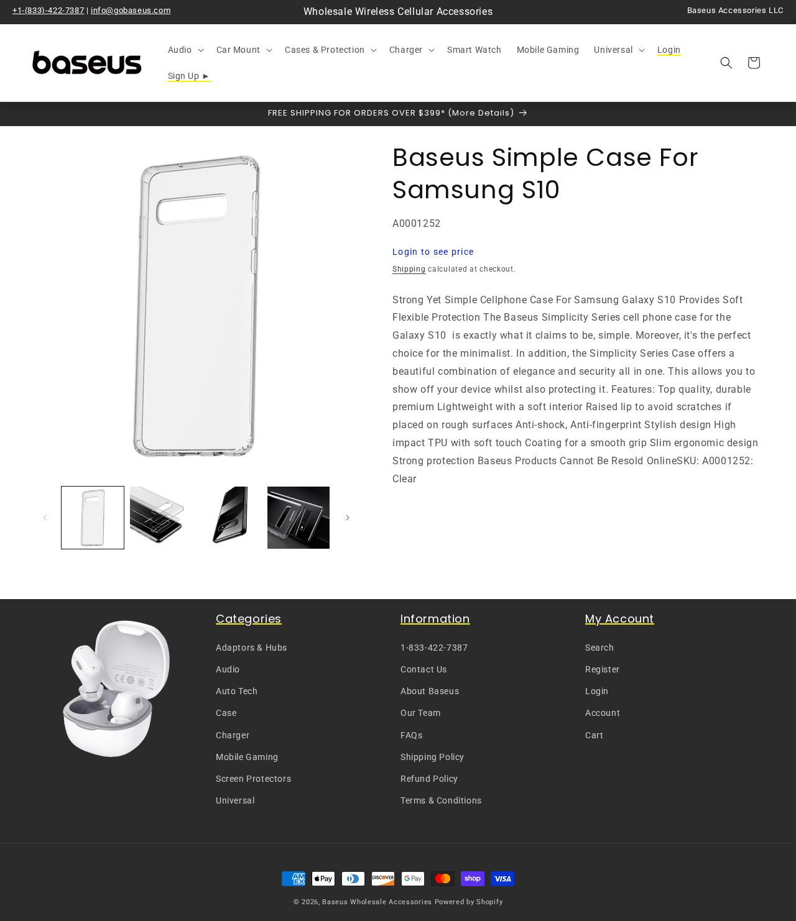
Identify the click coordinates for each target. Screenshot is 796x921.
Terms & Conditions (441, 800)
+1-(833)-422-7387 (48, 10)
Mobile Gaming (247, 757)
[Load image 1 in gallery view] (93, 518)
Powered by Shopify (469, 902)
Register (602, 669)
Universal (235, 800)
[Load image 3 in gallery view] (230, 518)
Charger (232, 735)
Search (599, 648)
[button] (184, 50)
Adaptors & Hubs (251, 648)
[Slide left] (44, 517)
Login (597, 691)
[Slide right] (347, 517)
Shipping (409, 269)
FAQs (411, 735)
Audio (228, 669)
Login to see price (433, 252)
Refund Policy (429, 779)
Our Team (420, 713)
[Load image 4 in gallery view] (298, 518)
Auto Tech (236, 691)
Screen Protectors (253, 779)
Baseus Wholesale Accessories (377, 902)
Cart (594, 735)
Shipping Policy (432, 757)
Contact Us (423, 669)
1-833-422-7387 (434, 648)
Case (226, 713)
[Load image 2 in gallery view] (161, 518)
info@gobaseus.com (130, 10)
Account (602, 713)
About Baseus (429, 691)
